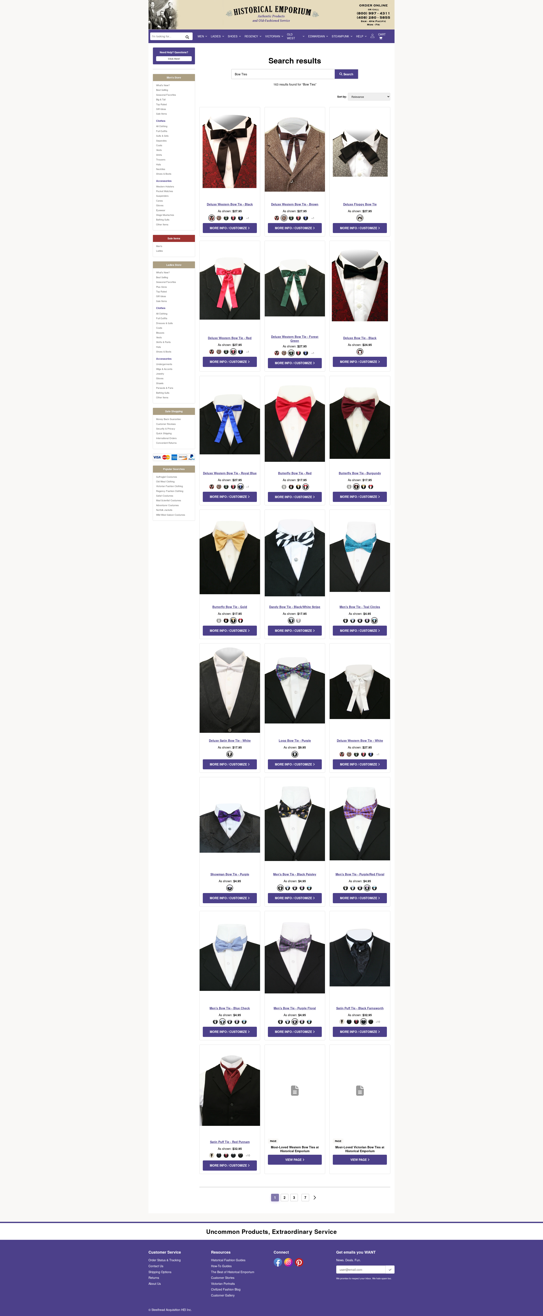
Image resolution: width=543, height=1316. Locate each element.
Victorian (272, 36)
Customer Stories (222, 1277)
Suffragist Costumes (166, 476)
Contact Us (155, 1266)
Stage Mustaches (165, 214)
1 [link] (275, 1197)
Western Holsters (165, 186)
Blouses (160, 332)
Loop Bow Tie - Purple (295, 740)
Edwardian (316, 36)
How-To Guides (221, 1266)
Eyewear (160, 210)
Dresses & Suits (164, 323)
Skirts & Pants (163, 342)
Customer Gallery (223, 1295)
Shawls (160, 383)
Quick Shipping (164, 433)
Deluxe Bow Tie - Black (359, 338)
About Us (154, 1283)
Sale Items (161, 113)
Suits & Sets (162, 135)
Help (359, 36)
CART (382, 34)
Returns (153, 1277)
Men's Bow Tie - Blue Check (230, 1008)
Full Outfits (161, 131)
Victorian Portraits (223, 1283)
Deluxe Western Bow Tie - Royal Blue (230, 473)
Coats (159, 145)
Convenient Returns (166, 442)
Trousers (160, 159)
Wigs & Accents (164, 369)
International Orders (166, 438)
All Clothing (161, 126)
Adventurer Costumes (167, 505)
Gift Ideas (161, 109)
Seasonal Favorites (166, 94)
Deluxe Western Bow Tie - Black (230, 204)
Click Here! (174, 58)
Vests (159, 150)
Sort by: (342, 96)
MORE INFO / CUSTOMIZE (229, 228)
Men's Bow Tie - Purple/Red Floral (360, 874)
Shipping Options (159, 1272)
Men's (159, 246)
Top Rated (161, 104)
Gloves (160, 205)
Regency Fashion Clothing (169, 491)
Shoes (233, 36)
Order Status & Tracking (164, 1260)
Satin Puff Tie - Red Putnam (230, 1142)
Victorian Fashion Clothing (169, 486)
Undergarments (164, 364)
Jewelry (160, 373)
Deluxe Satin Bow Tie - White (230, 740)
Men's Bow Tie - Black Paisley (294, 874)
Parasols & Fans (164, 387)
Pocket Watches (164, 191)
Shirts (159, 154)
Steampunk (340, 36)
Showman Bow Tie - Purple (229, 874)
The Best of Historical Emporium (232, 1272)
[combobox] (282, 74)
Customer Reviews (166, 424)
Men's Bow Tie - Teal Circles (360, 607)
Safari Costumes (164, 495)
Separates (161, 140)
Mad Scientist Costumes (168, 500)
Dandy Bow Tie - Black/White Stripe (294, 607)
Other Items (162, 224)
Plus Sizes (161, 286)
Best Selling (162, 89)
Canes (159, 200)
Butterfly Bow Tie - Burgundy (360, 473)
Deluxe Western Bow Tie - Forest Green (294, 338)
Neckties (160, 169)
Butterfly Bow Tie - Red (295, 473)
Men (201, 36)
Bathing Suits (162, 219)
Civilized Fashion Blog (226, 1289)
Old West (291, 36)
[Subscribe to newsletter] (390, 1269)
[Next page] (315, 1197)
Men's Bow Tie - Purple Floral (295, 1008)
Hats (158, 164)
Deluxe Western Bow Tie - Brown (294, 204)
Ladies (216, 36)
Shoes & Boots (163, 173)
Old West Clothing (165, 481)
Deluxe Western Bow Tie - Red (230, 338)
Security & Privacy (165, 428)
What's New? (163, 85)
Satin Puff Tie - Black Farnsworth (360, 1008)
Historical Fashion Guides (228, 1260)
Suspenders (162, 195)
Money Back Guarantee (168, 419)
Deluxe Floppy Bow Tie (360, 204)
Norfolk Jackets (164, 509)
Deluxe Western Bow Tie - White (360, 740)
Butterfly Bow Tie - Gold (229, 607)
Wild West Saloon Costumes (170, 514)
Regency (251, 36)
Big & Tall (160, 99)
